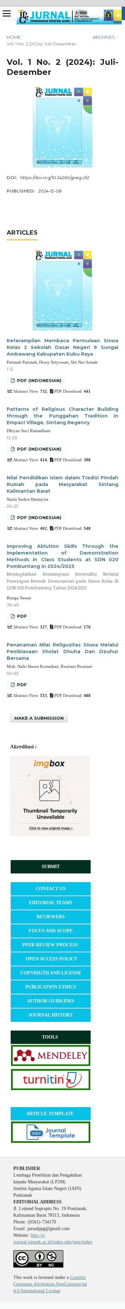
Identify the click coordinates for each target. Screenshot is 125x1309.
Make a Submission (39, 718)
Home (14, 37)
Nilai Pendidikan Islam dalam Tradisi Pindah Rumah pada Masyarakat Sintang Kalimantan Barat (62, 484)
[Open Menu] (6, 13)
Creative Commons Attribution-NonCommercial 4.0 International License (50, 1284)
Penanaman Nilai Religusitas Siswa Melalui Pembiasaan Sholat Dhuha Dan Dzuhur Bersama (62, 651)
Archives (104, 37)
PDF (21, 616)
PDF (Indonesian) (38, 380)
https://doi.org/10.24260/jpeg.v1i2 (54, 177)
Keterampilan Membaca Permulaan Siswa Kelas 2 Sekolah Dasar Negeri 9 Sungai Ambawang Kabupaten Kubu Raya (62, 347)
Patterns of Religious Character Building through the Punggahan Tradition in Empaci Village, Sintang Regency (62, 416)
